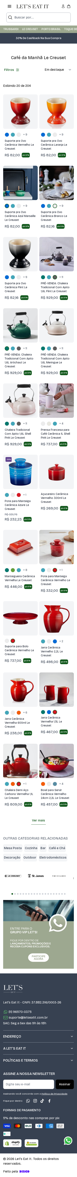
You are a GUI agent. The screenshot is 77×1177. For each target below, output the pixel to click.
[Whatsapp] (28, 1100)
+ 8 (25, 570)
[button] (38, 40)
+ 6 (25, 712)
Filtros (9, 70)
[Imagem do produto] (20, 111)
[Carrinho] (69, 6)
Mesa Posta (13, 848)
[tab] (12, 894)
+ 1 (24, 495)
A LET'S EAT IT (14, 1048)
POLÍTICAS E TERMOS (20, 1060)
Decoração (12, 857)
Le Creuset (30, 29)
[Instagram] (35, 1100)
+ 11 (61, 277)
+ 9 (25, 134)
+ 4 (61, 423)
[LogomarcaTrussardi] (59, 876)
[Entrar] (63, 6)
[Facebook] (49, 1100)
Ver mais (38, 820)
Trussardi (11, 29)
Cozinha (31, 848)
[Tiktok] (42, 1100)
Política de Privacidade (54, 1093)
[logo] (32, 6)
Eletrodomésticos (53, 857)
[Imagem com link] (38, 934)
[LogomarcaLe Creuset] (13, 876)
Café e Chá (57, 848)
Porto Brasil (51, 29)
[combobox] (38, 17)
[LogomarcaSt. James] (36, 876)
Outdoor (29, 857)
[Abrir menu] (9, 6)
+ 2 (61, 641)
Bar (43, 848)
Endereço (12, 1036)
